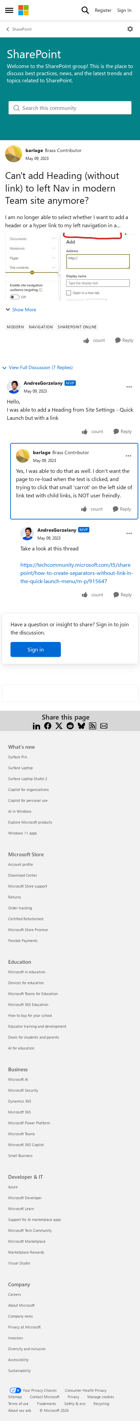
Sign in (36, 649)
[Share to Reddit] (70, 725)
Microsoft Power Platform (29, 1122)
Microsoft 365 (19, 1111)
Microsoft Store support (27, 886)
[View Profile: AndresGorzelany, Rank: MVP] (13, 387)
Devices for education (26, 982)
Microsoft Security (23, 1090)
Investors (15, 1337)
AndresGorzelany (43, 383)
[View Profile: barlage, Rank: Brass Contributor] (13, 153)
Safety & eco (74, 1403)
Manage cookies (100, 1396)
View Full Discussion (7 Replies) (41, 367)
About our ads (19, 1410)
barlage (34, 150)
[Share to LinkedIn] (36, 725)
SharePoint (22, 29)
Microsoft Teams (21, 1133)
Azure (13, 1186)
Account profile (20, 864)
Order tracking (20, 907)
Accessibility (18, 1359)
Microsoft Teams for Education (33, 993)
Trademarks (46, 1403)
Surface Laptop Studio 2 (27, 778)
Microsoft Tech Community (30, 1230)
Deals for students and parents (33, 1037)
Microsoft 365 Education (28, 1004)
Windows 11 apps (22, 833)
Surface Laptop (20, 767)
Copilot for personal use (28, 800)
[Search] (85, 10)
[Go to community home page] (23, 10)
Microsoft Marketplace (27, 1241)
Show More (24, 309)
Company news (20, 1316)
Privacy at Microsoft (24, 1326)
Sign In (124, 10)
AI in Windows (20, 811)
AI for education (21, 1048)
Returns (14, 896)
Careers (14, 1294)
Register (103, 10)
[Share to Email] (103, 725)
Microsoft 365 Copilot (26, 1144)
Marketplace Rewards (26, 1252)
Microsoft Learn (21, 1208)
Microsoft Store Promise (28, 929)
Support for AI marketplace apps (34, 1219)
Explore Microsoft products (30, 822)
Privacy (73, 1396)
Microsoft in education (26, 971)
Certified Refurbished (25, 918)
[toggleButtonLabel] (130, 29)
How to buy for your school (30, 1015)
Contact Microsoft (44, 1396)
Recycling (101, 1403)
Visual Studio (19, 1263)
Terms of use (18, 1403)
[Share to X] (59, 725)
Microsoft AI (18, 1079)
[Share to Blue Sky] (81, 725)
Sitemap (15, 1396)
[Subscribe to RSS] (92, 725)
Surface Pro (17, 756)
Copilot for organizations (28, 789)
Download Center (22, 875)
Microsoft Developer (25, 1197)
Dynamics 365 (19, 1101)
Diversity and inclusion (27, 1348)
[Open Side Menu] (9, 10)
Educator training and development (37, 1026)
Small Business (20, 1155)
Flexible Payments (23, 940)
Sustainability (19, 1370)
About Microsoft (21, 1305)
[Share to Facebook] (47, 725)
